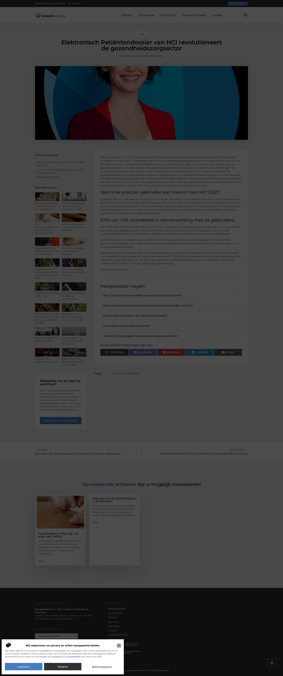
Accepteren (23, 666)
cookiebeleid (73, 656)
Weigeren (62, 666)
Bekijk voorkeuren (102, 666)
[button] (119, 645)
